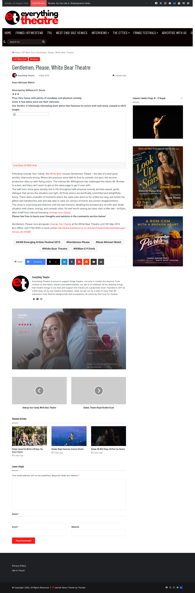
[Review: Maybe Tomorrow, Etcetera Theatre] (68, 436)
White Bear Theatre (55, 248)
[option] (69, 339)
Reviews (34, 59)
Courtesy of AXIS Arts (25, 165)
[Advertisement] (158, 70)
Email (15, 527)
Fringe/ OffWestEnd (29, 32)
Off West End (28, 52)
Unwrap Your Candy (59, 212)
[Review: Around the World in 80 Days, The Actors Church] (29, 436)
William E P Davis (85, 248)
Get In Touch (18, 570)
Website (75, 527)
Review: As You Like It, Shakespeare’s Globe (69, 3)
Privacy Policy (19, 566)
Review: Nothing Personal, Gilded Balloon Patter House (47, 342)
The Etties (120, 32)
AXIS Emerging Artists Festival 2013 (39, 242)
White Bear (56, 173)
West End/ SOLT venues (71, 32)
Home (7, 32)
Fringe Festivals (144, 32)
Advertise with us (174, 32)
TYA (49, 32)
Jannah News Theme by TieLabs (70, 587)
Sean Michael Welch (109, 242)
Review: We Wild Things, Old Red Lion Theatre (108, 449)
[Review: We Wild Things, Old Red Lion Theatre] (108, 436)
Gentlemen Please (79, 242)
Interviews (99, 32)
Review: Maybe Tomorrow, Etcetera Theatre (67, 449)
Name (15, 514)
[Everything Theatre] (32, 17)
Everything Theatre (26, 75)
